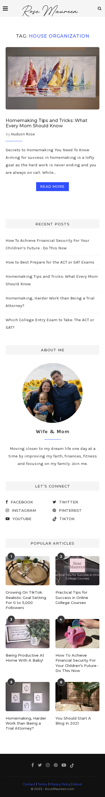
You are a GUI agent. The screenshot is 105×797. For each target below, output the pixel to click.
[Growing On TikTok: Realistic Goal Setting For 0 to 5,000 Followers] (28, 570)
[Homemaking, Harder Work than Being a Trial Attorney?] (28, 696)
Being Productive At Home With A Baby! (25, 657)
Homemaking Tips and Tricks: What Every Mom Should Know (46, 123)
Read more (52, 186)
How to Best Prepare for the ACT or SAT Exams (50, 262)
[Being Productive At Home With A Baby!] (28, 633)
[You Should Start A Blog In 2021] (77, 696)
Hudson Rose (23, 134)
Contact (29, 784)
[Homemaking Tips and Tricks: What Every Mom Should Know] (52, 78)
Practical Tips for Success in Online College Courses (71, 597)
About (77, 784)
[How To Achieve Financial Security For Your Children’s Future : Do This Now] (77, 633)
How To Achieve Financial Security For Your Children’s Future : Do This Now (77, 663)
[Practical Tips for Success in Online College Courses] (77, 570)
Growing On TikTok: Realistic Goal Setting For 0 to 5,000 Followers (26, 600)
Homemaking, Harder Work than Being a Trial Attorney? (26, 723)
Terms (42, 784)
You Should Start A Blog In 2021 (73, 720)
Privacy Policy (60, 784)
